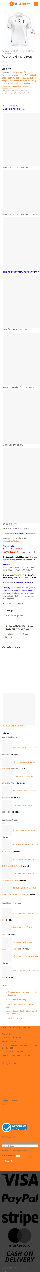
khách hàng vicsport (20, 86)
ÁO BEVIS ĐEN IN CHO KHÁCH (15, 726)
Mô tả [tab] (5, 106)
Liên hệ (5, 1119)
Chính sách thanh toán (11, 1081)
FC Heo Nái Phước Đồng (16, 1000)
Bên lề (4, 1108)
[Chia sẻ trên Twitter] (13, 92)
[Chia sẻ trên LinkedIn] (26, 92)
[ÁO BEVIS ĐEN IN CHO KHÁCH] (19, 708)
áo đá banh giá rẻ (17, 81)
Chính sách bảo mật (10, 1078)
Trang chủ (5, 51)
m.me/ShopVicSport (12, 541)
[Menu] (3, 4)
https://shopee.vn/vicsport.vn (22, 560)
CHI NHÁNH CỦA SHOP (23, 583)
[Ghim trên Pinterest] (22, 92)
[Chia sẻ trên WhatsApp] (4, 92)
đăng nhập (16, 634)
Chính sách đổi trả (9, 1089)
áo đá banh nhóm (11, 83)
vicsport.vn (6, 89)
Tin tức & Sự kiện (8, 1111)
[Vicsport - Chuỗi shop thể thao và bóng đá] (20, 3)
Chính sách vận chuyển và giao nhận (16, 1085)
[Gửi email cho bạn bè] (17, 92)
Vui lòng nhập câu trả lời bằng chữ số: (17, 1151)
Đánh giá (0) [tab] (13, 106)
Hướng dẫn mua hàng (10, 1074)
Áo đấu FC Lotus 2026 (15, 1018)
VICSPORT (14, 51)
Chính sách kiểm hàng (11, 1093)
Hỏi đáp (5, 1115)
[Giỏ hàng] (36, 4)
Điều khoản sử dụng (10, 1070)
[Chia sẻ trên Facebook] (8, 92)
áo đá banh (20, 590)
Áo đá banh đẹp (19, 78)
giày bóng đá (9, 590)
